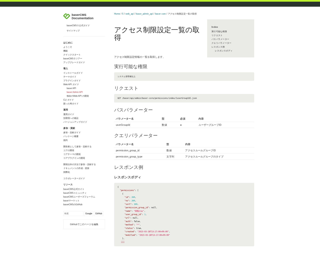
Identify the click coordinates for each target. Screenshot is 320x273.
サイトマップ (73, 30)
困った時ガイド (70, 103)
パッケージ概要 (70, 136)
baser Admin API (75, 92)
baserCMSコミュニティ (74, 193)
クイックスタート (72, 54)
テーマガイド (69, 76)
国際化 (66, 172)
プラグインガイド (72, 80)
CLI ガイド (68, 100)
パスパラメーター (220, 39)
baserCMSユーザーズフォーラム (79, 197)
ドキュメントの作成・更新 (76, 168)
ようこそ (67, 47)
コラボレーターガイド (74, 178)
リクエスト (217, 35)
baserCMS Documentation (83, 16)
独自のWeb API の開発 (78, 96)
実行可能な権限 (219, 31)
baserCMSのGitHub (72, 204)
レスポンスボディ (223, 50)
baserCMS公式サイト (73, 189)
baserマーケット (71, 200)
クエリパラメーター (222, 43)
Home (117, 14)
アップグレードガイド (74, 62)
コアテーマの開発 (72, 154)
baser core (160, 14)
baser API (71, 88)
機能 (65, 51)
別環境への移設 (70, 118)
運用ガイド (68, 114)
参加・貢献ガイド (72, 132)
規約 (65, 140)
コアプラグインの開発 (74, 158)
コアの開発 (68, 150)
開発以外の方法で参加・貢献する (79, 164)
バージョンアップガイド (75, 122)
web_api (130, 14)
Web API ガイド (71, 84)
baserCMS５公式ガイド (78, 25)
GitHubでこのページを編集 (84, 224)
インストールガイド (73, 73)
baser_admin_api (144, 14)
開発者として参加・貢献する (77, 146)
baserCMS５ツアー (72, 58)
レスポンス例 (218, 47)
